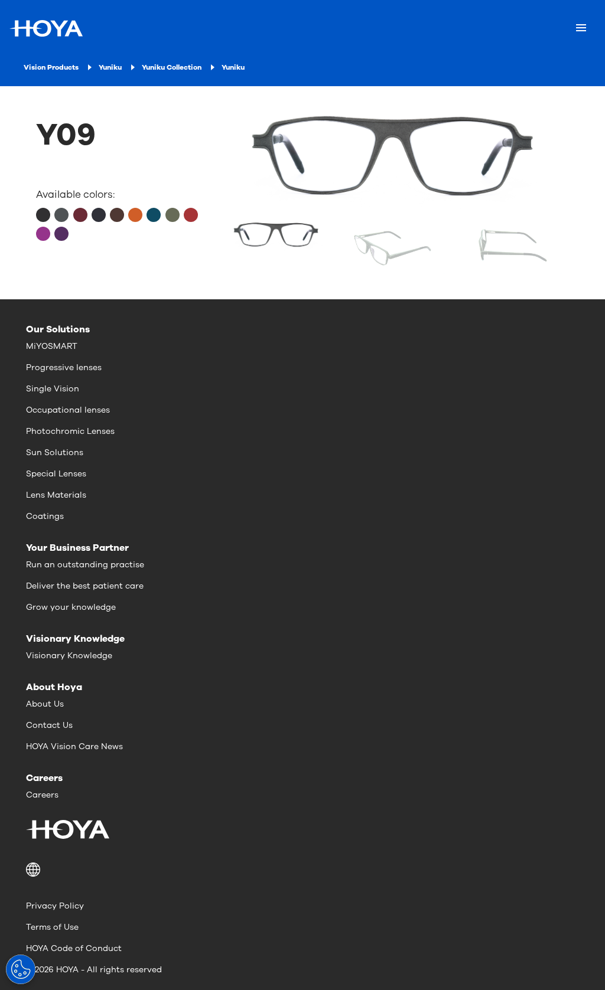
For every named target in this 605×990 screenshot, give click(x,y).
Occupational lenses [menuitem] (68, 410)
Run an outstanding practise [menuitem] (85, 564)
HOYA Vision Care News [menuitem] (74, 746)
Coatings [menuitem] (45, 516)
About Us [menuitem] (45, 704)
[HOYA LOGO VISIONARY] (46, 28)
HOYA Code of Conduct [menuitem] (74, 948)
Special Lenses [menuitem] (56, 473)
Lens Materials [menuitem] (56, 495)
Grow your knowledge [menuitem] (71, 607)
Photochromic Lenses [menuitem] (70, 431)
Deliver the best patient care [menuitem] (85, 586)
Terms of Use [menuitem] (52, 927)
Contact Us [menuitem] (49, 725)
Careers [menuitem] (42, 795)
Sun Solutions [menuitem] (54, 452)
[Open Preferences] (20, 969)
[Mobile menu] (581, 28)
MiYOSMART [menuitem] (51, 346)
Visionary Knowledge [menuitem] (69, 655)
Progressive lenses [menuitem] (64, 367)
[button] (302, 869)
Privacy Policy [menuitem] (55, 905)
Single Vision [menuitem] (52, 388)
